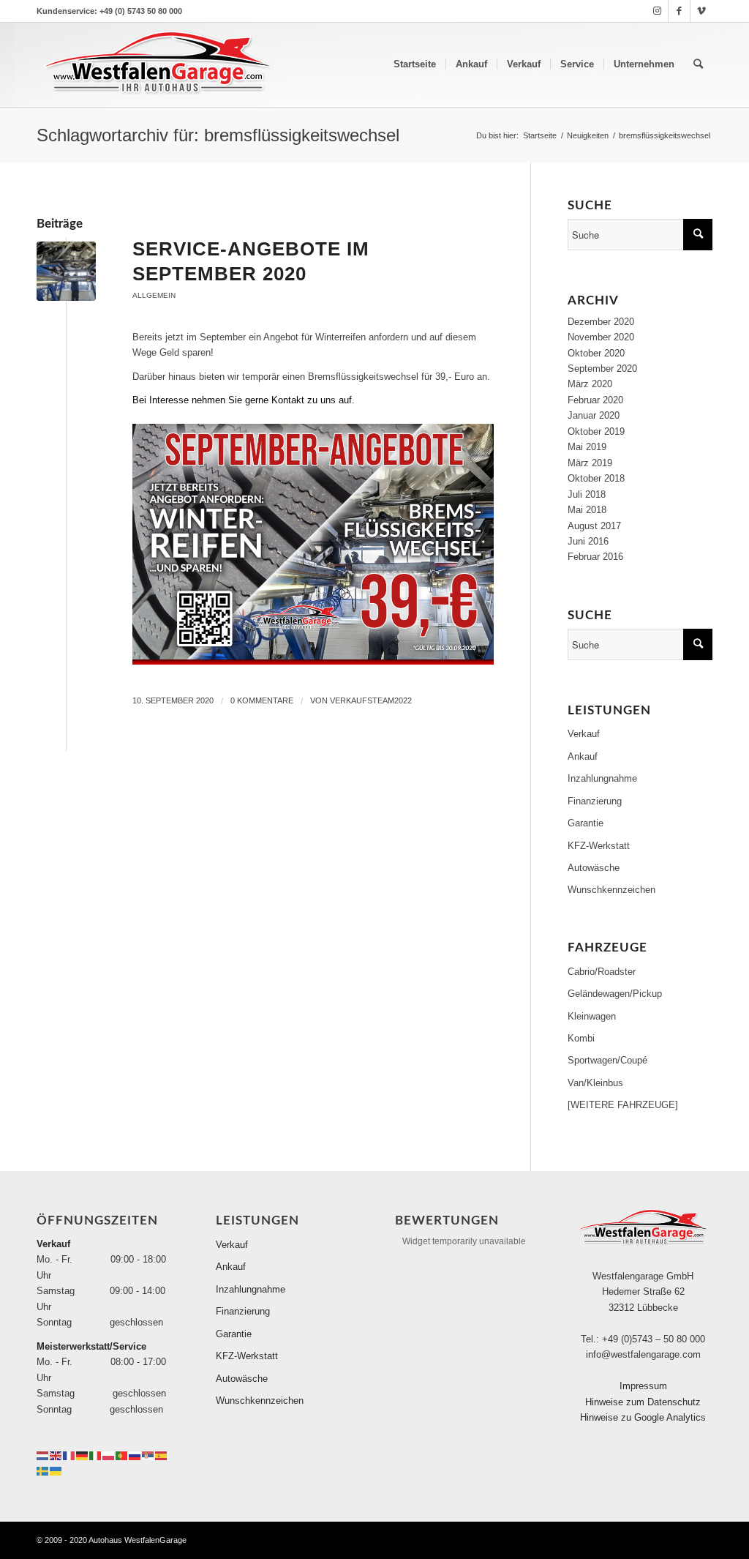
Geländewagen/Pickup (615, 993)
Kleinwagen (592, 1016)
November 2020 (601, 337)
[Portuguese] (122, 1454)
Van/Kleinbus (595, 1082)
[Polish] (109, 1454)
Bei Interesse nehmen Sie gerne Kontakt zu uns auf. (243, 400)
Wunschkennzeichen (611, 889)
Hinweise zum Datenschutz (643, 1402)
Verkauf (584, 733)
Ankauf (583, 756)
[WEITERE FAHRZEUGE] (623, 1104)
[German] (82, 1454)
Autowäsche (594, 867)
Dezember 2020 (601, 321)
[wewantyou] (66, 271)
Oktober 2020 (596, 353)
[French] (69, 1454)
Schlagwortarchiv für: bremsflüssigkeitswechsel (218, 135)
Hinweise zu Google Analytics (643, 1417)
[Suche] (698, 64)
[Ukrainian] (56, 1470)
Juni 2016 (588, 541)
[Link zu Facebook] (679, 11)
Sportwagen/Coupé (607, 1060)
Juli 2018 (587, 494)
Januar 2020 (594, 415)
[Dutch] (43, 1454)
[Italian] (95, 1454)
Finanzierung (595, 801)
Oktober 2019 (596, 431)
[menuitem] (414, 64)
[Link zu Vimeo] (701, 11)
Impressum (643, 1385)
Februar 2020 (595, 400)
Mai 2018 (587, 509)
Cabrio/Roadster (602, 971)
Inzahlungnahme (602, 778)
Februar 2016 (595, 556)
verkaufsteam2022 (371, 700)
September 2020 (602, 368)
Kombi (581, 1038)
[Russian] (135, 1454)
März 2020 (590, 383)
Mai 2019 (587, 446)
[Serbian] (148, 1454)
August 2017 (594, 525)
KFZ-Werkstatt (599, 845)
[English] (56, 1454)
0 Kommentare (261, 700)
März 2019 (590, 462)
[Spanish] (161, 1454)
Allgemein (154, 295)
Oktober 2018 (596, 478)
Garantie (585, 823)
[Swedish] (43, 1470)
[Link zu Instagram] (657, 11)
